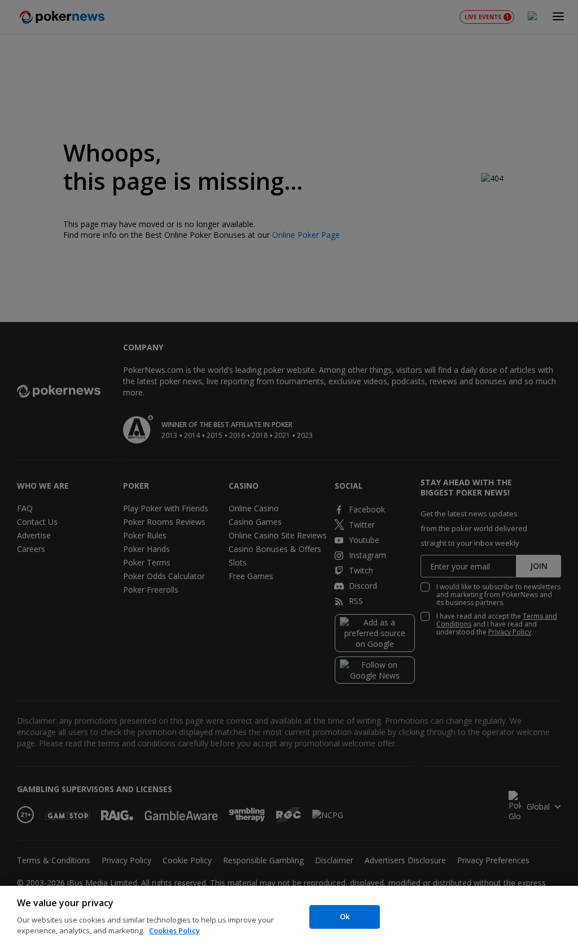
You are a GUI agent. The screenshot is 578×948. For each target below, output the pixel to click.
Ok (344, 916)
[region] (289, 917)
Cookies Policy (174, 930)
